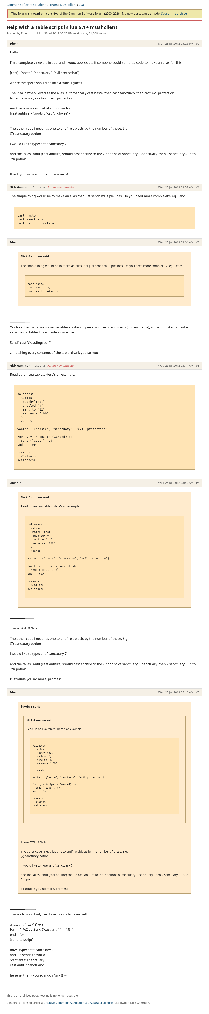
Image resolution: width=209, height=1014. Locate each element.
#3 (197, 365)
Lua (81, 5)
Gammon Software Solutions (26, 5)
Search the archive (174, 13)
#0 (197, 43)
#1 (197, 187)
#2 (197, 242)
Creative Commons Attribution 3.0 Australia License (78, 1003)
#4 (197, 483)
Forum (53, 5)
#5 (197, 692)
